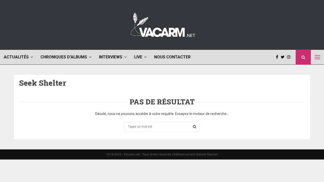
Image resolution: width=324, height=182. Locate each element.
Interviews (110, 57)
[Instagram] (290, 57)
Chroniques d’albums (63, 57)
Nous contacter (172, 57)
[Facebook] (278, 57)
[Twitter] (284, 57)
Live (138, 57)
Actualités (16, 57)
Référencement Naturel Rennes (195, 154)
